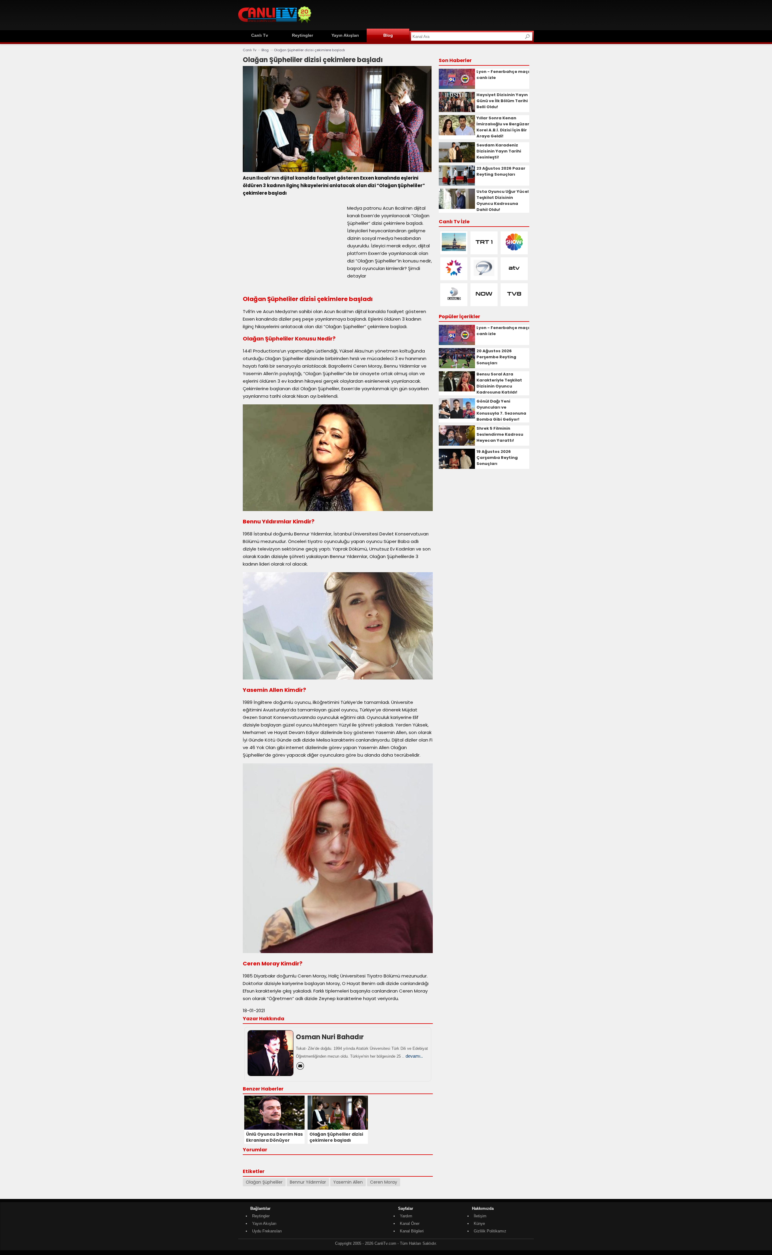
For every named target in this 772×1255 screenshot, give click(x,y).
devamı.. (414, 1056)
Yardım (406, 1216)
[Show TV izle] (514, 250)
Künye (479, 1223)
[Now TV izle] (484, 301)
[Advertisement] (424, 14)
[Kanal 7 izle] (484, 275)
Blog (388, 35)
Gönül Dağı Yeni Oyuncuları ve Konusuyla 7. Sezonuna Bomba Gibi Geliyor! (501, 410)
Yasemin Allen (348, 1182)
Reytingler (302, 35)
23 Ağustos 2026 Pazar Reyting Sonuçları (500, 171)
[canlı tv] (274, 24)
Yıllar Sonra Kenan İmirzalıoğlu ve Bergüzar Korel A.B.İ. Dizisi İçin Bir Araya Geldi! (502, 127)
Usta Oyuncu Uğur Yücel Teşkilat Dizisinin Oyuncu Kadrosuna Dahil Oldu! (502, 200)
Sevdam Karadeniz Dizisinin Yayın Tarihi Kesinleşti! (498, 151)
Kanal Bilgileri (412, 1231)
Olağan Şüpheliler (264, 1182)
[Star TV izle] (454, 275)
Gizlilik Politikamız (490, 1231)
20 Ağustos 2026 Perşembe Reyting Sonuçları (496, 357)
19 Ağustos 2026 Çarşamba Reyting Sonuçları (497, 457)
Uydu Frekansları (267, 1231)
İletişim (480, 1216)
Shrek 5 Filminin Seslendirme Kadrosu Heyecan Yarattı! (499, 434)
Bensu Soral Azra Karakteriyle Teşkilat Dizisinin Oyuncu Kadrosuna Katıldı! (499, 383)
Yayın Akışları (345, 35)
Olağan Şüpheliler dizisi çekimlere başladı (309, 50)
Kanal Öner (409, 1223)
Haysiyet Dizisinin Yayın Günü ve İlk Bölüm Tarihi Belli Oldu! (502, 101)
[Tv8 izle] (514, 301)
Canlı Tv (259, 35)
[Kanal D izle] (454, 301)
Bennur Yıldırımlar (308, 1182)
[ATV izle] (514, 275)
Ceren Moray (383, 1182)
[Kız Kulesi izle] (454, 250)
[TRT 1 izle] (484, 250)
